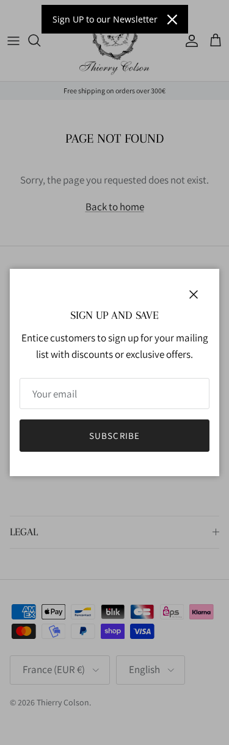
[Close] (172, 19)
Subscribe (114, 435)
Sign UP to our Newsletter (105, 19)
